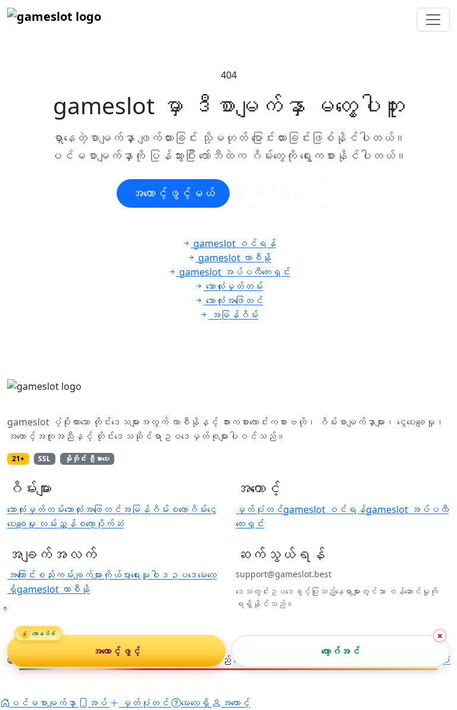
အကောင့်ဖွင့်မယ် (173, 193)
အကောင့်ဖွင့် (116, 651)
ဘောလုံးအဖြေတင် (92, 509)
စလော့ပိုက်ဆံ (100, 523)
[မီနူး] (433, 20)
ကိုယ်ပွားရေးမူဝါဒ (135, 574)
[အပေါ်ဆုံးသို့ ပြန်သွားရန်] (5, 609)
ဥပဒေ (183, 574)
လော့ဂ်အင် (340, 651)
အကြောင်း (21, 574)
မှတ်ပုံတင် (259, 509)
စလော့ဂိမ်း (188, 509)
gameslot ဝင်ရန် (324, 509)
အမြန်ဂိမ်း (145, 509)
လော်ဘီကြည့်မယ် (289, 193)
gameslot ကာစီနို (53, 589)
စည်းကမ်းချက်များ (69, 574)
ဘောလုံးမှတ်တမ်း (35, 509)
